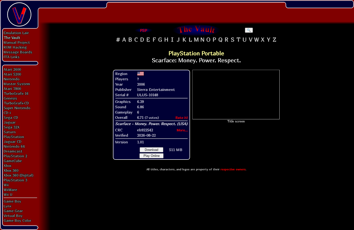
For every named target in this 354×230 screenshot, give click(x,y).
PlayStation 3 (15, 180)
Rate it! (182, 117)
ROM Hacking (15, 47)
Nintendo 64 (14, 146)
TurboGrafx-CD (16, 103)
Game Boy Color (17, 220)
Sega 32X (12, 127)
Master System (17, 84)
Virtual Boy (13, 215)
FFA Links (12, 57)
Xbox (7, 165)
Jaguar (10, 122)
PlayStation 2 (15, 156)
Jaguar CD (12, 141)
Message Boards (18, 52)
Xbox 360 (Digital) (18, 175)
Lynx (7, 206)
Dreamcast (13, 151)
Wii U (8, 194)
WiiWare (10, 189)
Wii (6, 185)
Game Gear (13, 211)
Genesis (10, 98)
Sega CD (11, 117)
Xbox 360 (11, 170)
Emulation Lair (16, 33)
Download (151, 150)
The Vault (12, 37)
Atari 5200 (12, 74)
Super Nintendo (17, 108)
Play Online (152, 156)
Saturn (10, 132)
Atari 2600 (12, 69)
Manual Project (17, 42)
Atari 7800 (12, 88)
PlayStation (14, 136)
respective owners (233, 169)
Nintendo (12, 79)
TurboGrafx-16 (16, 93)
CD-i (7, 112)
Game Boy (12, 201)
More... (182, 130)
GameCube (13, 161)
